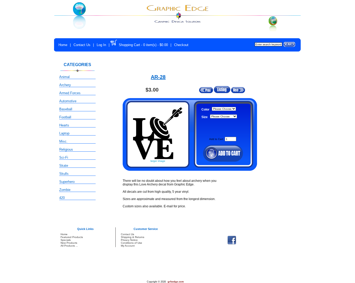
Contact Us (82, 45)
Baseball (65, 109)
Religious (66, 149)
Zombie (64, 190)
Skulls (64, 174)
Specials (66, 240)
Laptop (64, 133)
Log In (101, 45)
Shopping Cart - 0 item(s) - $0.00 (143, 45)
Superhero (67, 182)
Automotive (67, 101)
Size (204, 117)
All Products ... (69, 245)
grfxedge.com (176, 281)
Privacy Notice (129, 240)
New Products (69, 242)
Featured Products (72, 237)
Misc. (63, 141)
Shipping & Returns (132, 237)
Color (205, 109)
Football (65, 117)
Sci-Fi (63, 157)
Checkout (181, 45)
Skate (63, 166)
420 (62, 198)
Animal (64, 77)
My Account (128, 245)
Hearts (64, 125)
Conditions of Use (131, 242)
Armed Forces (70, 93)
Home (62, 45)
